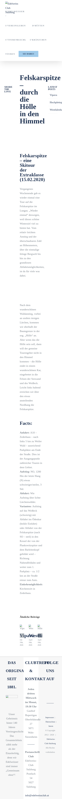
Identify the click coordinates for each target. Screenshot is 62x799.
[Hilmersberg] (40, 627)
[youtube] (53, 689)
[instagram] (50, 695)
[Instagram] (5, 103)
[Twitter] (9, 103)
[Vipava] (22, 627)
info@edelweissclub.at (37, 795)
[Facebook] (5, 97)
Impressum (49, 717)
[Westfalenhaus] (31, 627)
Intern (51, 726)
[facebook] (48, 689)
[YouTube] (9, 97)
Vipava (27, 635)
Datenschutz (50, 722)
